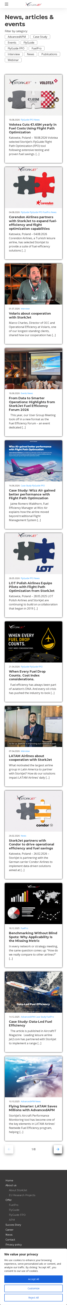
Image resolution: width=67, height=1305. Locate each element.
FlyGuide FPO (16, 48)
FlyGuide (29, 42)
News (30, 54)
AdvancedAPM (17, 37)
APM (12, 1219)
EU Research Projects (22, 1195)
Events (12, 42)
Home (9, 1180)
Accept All (33, 1279)
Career (9, 1229)
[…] (37, 154)
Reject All (33, 1297)
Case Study (40, 37)
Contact (10, 1239)
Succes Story (13, 1224)
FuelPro (37, 48)
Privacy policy (13, 1244)
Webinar (13, 60)
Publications (49, 54)
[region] (33, 1277)
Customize (34, 1288)
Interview (14, 54)
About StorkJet (18, 1190)
